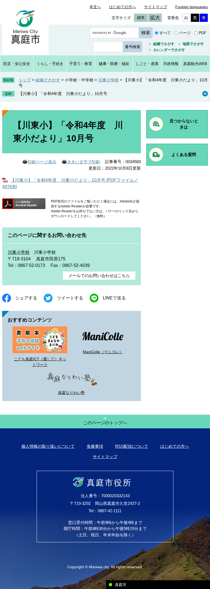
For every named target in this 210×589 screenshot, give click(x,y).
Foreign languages (191, 7)
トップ (25, 80)
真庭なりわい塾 (71, 392)
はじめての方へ (122, 7)
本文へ (95, 7)
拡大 (155, 17)
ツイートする (70, 298)
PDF (202, 33)
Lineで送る (114, 298)
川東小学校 (108, 80)
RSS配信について (131, 446)
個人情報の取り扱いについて (48, 446)
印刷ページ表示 (42, 162)
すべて (165, 33)
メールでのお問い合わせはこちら (99, 275)
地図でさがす (193, 44)
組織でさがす (163, 44)
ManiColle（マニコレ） (103, 352)
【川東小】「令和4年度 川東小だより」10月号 (63, 93)
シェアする (26, 298)
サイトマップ (155, 7)
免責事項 (95, 446)
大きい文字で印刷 (83, 162)
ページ (185, 33)
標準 (141, 18)
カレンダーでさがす (169, 50)
